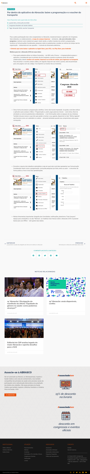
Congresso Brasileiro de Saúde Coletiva (20, 25)
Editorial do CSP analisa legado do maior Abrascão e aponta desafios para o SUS (22, 344)
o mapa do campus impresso (41, 39)
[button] (75, 2)
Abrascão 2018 (17, 28)
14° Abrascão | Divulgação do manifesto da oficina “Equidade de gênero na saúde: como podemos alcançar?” (22, 304)
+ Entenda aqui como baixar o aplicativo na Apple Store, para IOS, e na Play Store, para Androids (40, 48)
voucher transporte (28, 28)
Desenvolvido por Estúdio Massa (10, 472)
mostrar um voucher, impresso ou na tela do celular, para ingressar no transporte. (52, 59)
